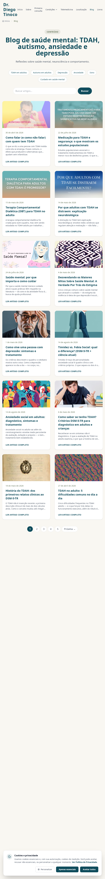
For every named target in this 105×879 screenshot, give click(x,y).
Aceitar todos (89, 869)
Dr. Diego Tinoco (10, 9)
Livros (100, 9)
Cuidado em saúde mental (52, 79)
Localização (81, 9)
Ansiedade (78, 72)
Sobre (28, 9)
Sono (92, 72)
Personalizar (46, 869)
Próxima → (69, 529)
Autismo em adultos (42, 72)
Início (20, 9)
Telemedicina (67, 9)
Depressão (62, 72)
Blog (92, 9)
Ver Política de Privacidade (84, 862)
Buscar (85, 90)
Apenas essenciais (67, 869)
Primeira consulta (38, 9)
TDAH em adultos (19, 72)
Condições (50, 9)
